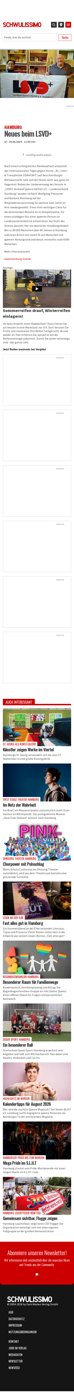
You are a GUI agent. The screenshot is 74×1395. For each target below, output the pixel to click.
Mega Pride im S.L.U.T (19, 1162)
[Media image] (37, 727)
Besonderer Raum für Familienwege (30, 982)
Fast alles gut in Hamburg (23, 923)
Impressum (15, 1325)
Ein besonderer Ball (18, 1044)
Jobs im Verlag (18, 1348)
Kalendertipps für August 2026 (27, 1104)
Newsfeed (14, 1368)
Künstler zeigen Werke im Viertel (28, 749)
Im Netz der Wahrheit (19, 804)
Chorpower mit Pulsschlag (23, 864)
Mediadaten (15, 1355)
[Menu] (68, 25)
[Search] (54, 25)
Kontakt (14, 1341)
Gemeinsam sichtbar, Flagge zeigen (30, 1218)
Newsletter (16, 1361)
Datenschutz (17, 1319)
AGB (11, 1312)
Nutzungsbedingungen (23, 1332)
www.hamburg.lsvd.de (17, 259)
